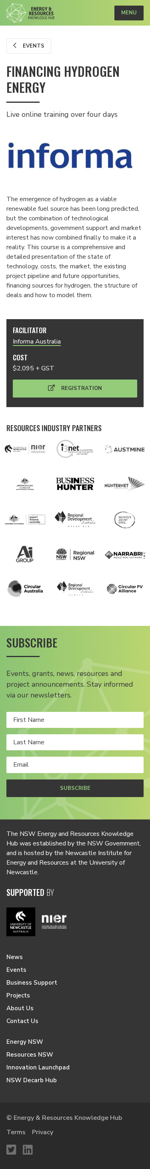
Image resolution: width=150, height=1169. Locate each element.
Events (32, 46)
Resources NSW (29, 1055)
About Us (20, 1008)
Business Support (31, 983)
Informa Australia (37, 341)
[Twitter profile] (11, 1150)
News (14, 957)
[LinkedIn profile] (28, 1150)
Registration (81, 388)
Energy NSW (24, 1042)
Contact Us (22, 1021)
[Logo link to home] (30, 13)
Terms (16, 1132)
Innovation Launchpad (38, 1067)
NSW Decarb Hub (31, 1080)
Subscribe (75, 788)
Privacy (42, 1132)
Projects (18, 995)
